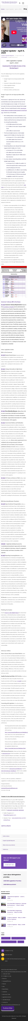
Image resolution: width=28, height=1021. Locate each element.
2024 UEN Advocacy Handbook (8, 771)
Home (2, 9)
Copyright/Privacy (6, 981)
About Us (4, 978)
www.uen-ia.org (6, 753)
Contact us (9, 865)
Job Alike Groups (6, 999)
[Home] (9, 2)
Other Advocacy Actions (9, 845)
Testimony (5, 849)
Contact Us (5, 1002)
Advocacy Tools (6, 994)
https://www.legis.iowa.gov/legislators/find (15, 748)
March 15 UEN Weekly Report (12, 612)
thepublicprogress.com (10, 815)
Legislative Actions (6, 997)
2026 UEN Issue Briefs (10, 884)
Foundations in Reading (8, 307)
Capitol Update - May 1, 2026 (16, 924)
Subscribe (7, 1008)
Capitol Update (6, 826)
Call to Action (6, 836)
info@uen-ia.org (7, 976)
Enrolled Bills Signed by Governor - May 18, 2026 (14, 911)
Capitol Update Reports (7, 55)
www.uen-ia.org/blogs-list (15, 768)
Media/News (5, 989)
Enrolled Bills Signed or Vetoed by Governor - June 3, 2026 (16, 904)
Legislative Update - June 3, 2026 (15, 897)
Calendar (4, 991)
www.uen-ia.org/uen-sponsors (15, 810)
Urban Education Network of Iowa (11, 1016)
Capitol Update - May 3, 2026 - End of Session (16, 918)
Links (3, 986)
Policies (4, 983)
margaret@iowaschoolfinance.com (9, 788)
